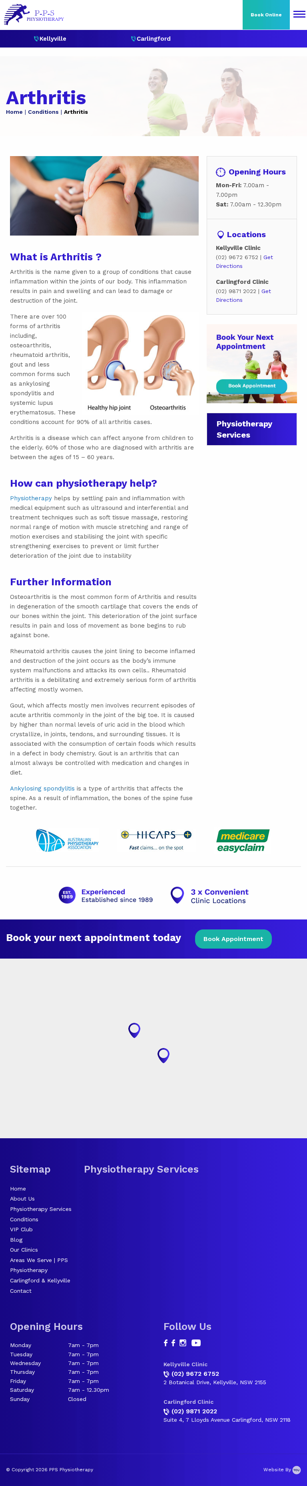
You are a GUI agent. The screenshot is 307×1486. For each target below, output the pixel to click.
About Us (22, 1198)
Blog (16, 1239)
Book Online (266, 15)
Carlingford (154, 38)
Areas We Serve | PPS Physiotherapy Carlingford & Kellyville (40, 1270)
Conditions (43, 112)
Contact (21, 1291)
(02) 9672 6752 (195, 1373)
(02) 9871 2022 (194, 1411)
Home (14, 112)
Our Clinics (24, 1249)
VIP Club (21, 1229)
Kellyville (53, 38)
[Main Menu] (299, 15)
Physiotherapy (31, 498)
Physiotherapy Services (41, 1209)
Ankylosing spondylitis (42, 788)
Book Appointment (233, 939)
